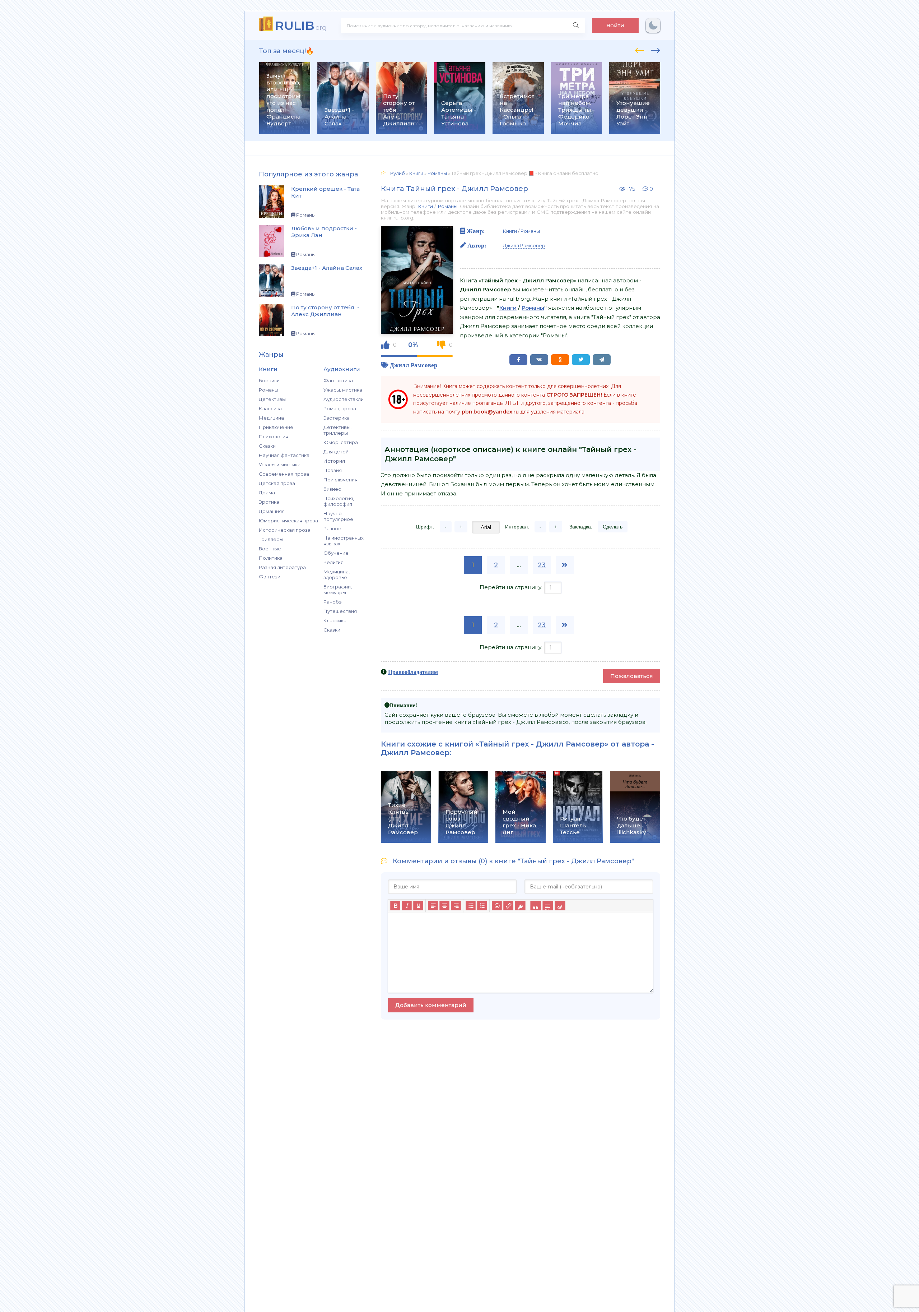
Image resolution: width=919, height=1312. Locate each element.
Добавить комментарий (430, 1005)
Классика (270, 408)
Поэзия (332, 470)
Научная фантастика (284, 455)
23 (542, 565)
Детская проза (277, 483)
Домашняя (272, 511)
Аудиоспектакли (343, 399)
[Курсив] (407, 905)
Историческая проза (285, 530)
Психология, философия (338, 501)
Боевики (269, 380)
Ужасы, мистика (342, 390)
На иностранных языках (343, 540)
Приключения (340, 479)
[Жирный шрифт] (395, 905)
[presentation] (639, 49)
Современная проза (284, 474)
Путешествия (340, 611)
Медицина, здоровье (336, 574)
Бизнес (332, 489)
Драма (267, 492)
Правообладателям (413, 672)
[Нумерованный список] (482, 905)
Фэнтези (269, 576)
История (334, 461)
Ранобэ (332, 602)
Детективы (272, 399)
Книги (425, 206)
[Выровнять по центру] (444, 905)
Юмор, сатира (340, 442)
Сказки (267, 446)
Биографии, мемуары (337, 589)
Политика (271, 558)
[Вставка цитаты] (535, 905)
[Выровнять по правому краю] (456, 905)
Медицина (271, 418)
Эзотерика (336, 418)
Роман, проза (339, 408)
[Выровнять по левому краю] (433, 905)
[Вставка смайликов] (497, 905)
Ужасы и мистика (279, 464)
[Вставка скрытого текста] (560, 905)
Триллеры (271, 539)
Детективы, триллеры (337, 430)
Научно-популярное (338, 516)
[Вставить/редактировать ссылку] (508, 905)
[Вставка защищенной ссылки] (520, 905)
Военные (270, 548)
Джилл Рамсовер (413, 365)
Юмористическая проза (288, 520)
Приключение (276, 427)
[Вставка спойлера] (547, 905)
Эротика (269, 502)
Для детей (336, 451)
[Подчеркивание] (418, 905)
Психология (273, 436)
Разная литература (282, 567)
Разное (332, 528)
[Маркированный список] (471, 905)
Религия (333, 562)
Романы (268, 390)
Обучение (336, 553)
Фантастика (338, 380)
